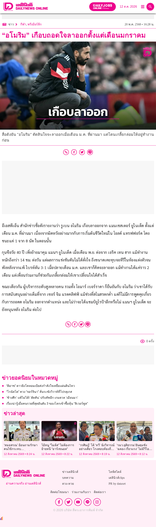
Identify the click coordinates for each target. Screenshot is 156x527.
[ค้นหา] (150, 6)
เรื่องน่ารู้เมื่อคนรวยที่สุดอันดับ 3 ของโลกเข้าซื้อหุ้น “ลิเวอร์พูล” (47, 403)
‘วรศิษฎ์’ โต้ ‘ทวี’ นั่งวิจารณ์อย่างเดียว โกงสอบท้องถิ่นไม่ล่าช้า (97, 448)
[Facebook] (75, 324)
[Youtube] (78, 502)
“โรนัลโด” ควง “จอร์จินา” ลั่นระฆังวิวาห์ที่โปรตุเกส (39, 391)
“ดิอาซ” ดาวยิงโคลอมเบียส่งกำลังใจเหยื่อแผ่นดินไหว (40, 385)
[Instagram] (97, 502)
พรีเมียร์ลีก (35, 24)
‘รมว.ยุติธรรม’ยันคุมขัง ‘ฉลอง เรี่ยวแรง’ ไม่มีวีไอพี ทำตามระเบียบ (134, 448)
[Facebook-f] (59, 502)
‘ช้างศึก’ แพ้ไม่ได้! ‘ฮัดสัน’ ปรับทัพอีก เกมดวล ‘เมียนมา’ (42, 397)
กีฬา (23, 24)
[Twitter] (81, 324)
